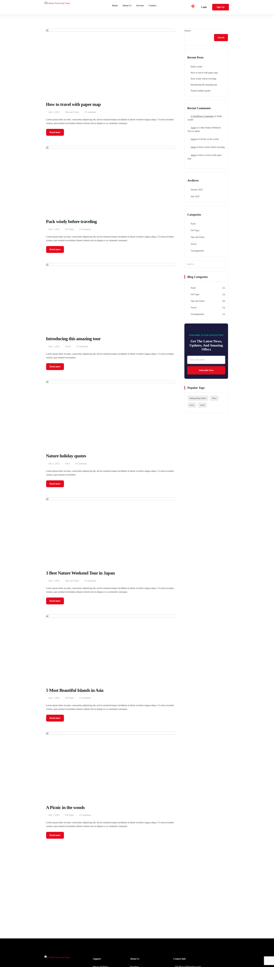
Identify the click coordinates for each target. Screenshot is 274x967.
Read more (55, 132)
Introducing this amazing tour (204, 84)
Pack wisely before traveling (203, 78)
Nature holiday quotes (200, 90)
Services (140, 5)
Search (188, 30)
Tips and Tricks (72, 112)
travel (202, 405)
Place (214, 398)
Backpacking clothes (198, 398)
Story (192, 405)
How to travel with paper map (204, 72)
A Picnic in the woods (209, 139)
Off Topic (69, 229)
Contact (152, 5)
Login (204, 7)
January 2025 (197, 189)
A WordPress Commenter (202, 116)
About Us (127, 5)
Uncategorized (197, 250)
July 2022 (195, 196)
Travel (68, 346)
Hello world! (196, 66)
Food (67, 463)
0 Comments (90, 112)
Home (115, 5)
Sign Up (220, 7)
